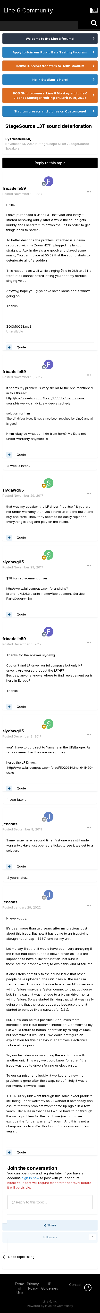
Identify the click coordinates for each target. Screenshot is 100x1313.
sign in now (30, 1178)
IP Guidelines (49, 1286)
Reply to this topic (50, 163)
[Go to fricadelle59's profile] (48, 181)
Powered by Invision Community (50, 1306)
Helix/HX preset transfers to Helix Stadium (50, 66)
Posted (22, 194)
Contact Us (78, 1285)
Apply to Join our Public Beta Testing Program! (50, 52)
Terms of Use (20, 1288)
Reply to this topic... (31, 1202)
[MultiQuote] (9, 347)
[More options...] (89, 192)
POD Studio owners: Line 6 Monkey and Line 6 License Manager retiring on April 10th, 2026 (50, 95)
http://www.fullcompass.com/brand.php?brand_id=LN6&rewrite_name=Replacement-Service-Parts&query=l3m (46, 593)
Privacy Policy (33, 1286)
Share (51, 1225)
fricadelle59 (20, 139)
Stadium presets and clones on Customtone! (50, 111)
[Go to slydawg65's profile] (48, 483)
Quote (21, 347)
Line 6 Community (28, 10)
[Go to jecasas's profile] (48, 817)
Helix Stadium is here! (50, 79)
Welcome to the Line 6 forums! (50, 38)
